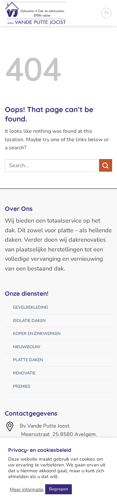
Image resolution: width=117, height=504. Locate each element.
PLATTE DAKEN (28, 360)
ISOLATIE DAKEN (29, 321)
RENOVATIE (24, 373)
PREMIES (21, 386)
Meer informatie (27, 489)
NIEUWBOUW (26, 347)
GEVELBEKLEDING (30, 307)
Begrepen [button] (58, 489)
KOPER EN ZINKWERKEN (36, 334)
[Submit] (105, 165)
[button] (106, 13)
